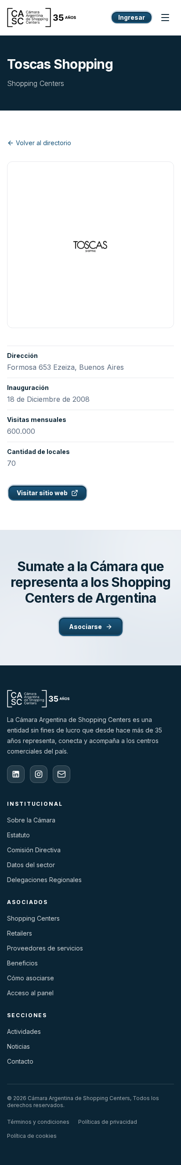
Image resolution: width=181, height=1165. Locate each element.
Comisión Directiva (34, 850)
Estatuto (18, 835)
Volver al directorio (43, 143)
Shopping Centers (33, 918)
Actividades (24, 1031)
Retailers (19, 933)
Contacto (20, 1061)
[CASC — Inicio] (41, 17)
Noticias (18, 1046)
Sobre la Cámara (31, 820)
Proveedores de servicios (45, 948)
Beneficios (22, 963)
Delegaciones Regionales (44, 879)
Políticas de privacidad (107, 1122)
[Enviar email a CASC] (61, 774)
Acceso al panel (30, 993)
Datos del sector (31, 864)
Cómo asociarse (30, 978)
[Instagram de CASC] (38, 774)
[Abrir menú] (165, 17)
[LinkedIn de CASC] (16, 774)
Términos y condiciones (38, 1122)
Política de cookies (32, 1136)
